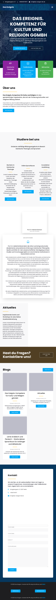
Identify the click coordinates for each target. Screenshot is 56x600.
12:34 (19, 403)
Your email (11, 533)
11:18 (19, 449)
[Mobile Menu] (52, 7)
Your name (11, 527)
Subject (10, 540)
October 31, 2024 (13, 403)
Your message (12, 546)
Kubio (43, 584)
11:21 (45, 398)
